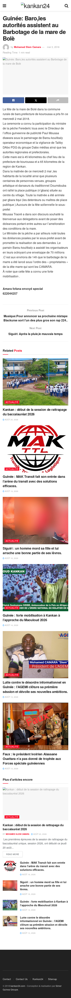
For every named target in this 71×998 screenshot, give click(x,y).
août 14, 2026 (11, 625)
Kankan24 (38, 979)
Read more (12, 854)
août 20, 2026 (11, 419)
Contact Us (22, 979)
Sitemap (52, 979)
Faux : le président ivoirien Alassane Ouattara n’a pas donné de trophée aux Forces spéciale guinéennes (32, 759)
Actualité (12, 402)
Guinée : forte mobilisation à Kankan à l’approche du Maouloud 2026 (31, 617)
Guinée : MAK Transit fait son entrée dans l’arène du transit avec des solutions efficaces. (34, 481)
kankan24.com (18, 985)
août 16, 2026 (11, 558)
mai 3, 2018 (53, 47)
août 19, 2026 (11, 491)
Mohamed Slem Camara (27, 47)
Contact (7, 979)
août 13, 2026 (11, 697)
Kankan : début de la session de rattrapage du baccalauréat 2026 (35, 411)
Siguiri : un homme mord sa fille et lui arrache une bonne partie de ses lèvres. (32, 550)
